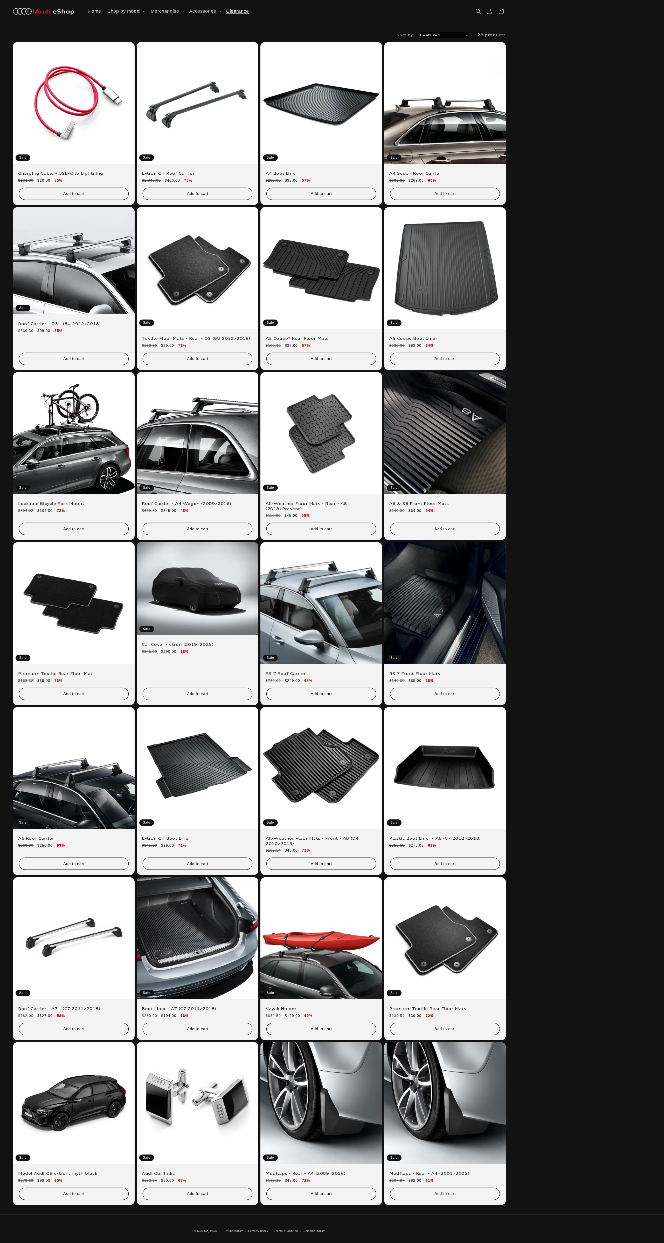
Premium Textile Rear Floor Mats (427, 1008)
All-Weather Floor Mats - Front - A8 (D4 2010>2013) (312, 841)
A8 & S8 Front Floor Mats (419, 503)
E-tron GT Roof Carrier (168, 173)
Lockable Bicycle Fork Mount (51, 503)
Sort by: (405, 35)
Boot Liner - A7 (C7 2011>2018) (179, 1008)
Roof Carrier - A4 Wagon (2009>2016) (186, 503)
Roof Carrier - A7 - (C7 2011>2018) (59, 1008)
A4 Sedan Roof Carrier (415, 173)
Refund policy (233, 1231)
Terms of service (286, 1231)
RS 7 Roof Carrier (286, 673)
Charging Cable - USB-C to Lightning (60, 173)
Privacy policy (258, 1231)
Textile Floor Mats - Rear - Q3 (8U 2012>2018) (196, 338)
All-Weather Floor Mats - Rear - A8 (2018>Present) (306, 506)
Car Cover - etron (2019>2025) (177, 644)
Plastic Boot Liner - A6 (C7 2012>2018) (435, 838)
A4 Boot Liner (282, 173)
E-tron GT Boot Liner (166, 838)
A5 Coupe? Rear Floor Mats (297, 338)
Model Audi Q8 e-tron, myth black (57, 1173)
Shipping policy (314, 1231)
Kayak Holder (281, 1008)
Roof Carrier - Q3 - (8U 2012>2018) (59, 323)
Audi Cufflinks (158, 1173)
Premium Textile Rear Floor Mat (55, 673)
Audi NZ (202, 1231)
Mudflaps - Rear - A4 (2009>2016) (305, 1173)
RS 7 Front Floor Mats (414, 673)
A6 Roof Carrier (36, 838)
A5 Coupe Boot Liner (413, 338)
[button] (126, 11)
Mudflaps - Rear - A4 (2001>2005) (429, 1173)
